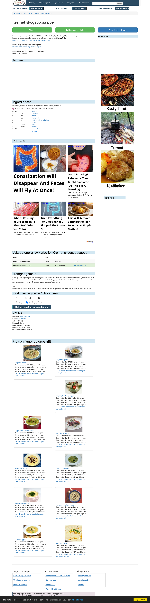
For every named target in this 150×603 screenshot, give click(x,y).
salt (33, 124)
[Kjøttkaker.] (117, 169)
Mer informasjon (78, 599)
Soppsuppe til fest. (21, 468)
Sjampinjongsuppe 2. (22, 503)
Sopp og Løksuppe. (62, 433)
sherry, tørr (36, 129)
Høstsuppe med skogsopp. (65, 505)
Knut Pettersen (25, 316)
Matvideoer (50, 584)
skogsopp (35, 111)
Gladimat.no (21, 319)
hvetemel (35, 118)
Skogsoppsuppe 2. (62, 360)
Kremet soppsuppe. (62, 543)
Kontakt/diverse (84, 3)
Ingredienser (58, 3)
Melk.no (81, 584)
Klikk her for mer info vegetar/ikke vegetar (26, 47)
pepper (34, 127)
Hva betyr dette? (80, 265)
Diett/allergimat (44, 3)
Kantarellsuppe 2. (21, 539)
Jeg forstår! (140, 599)
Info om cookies (20, 584)
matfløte (35, 122)
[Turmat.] (117, 131)
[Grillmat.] (117, 92)
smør (34, 116)
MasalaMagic (83, 580)
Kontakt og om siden (22, 575)
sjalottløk (35, 113)
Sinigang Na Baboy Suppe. (65, 396)
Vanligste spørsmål (21, 580)
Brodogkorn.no (84, 575)
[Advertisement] (53, 78)
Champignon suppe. (63, 468)
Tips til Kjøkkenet (53, 589)
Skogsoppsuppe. (20, 363)
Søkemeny (31, 3)
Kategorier (70, 3)
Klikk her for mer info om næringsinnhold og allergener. (31, 40)
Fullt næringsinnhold (75, 30)
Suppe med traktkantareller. (24, 430)
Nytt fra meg (51, 580)
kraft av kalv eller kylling (40, 120)
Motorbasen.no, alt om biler (58, 575)
